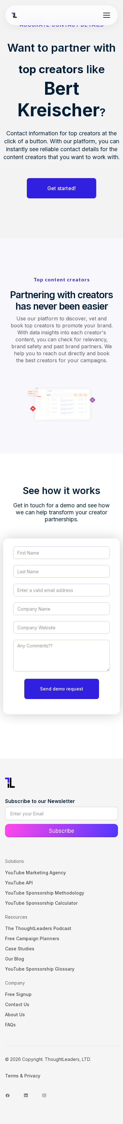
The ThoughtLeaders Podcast (38, 928)
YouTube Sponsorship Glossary (39, 969)
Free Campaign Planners (32, 938)
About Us (15, 1014)
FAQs (10, 1024)
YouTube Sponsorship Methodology (44, 893)
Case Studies (19, 948)
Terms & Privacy (22, 1075)
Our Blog (14, 958)
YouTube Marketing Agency (35, 872)
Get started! (61, 188)
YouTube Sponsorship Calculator (41, 903)
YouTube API (19, 882)
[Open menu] (106, 15)
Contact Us (17, 1004)
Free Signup (18, 994)
